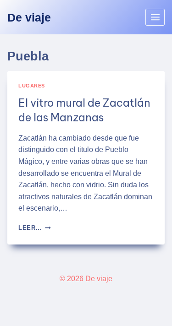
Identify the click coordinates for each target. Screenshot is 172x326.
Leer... (34, 227)
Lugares (31, 85)
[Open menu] (155, 17)
